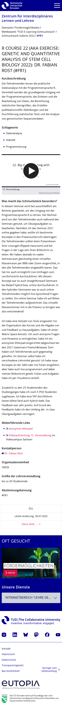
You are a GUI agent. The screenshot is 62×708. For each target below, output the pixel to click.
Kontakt (6, 649)
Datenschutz (9, 660)
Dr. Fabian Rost (13, 453)
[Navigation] (57, 5)
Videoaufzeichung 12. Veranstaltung (30, 435)
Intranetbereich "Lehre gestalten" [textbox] (32, 597)
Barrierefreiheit (11, 671)
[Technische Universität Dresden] (12, 5)
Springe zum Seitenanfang (49, 669)
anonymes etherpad (21, 429)
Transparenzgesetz (13, 665)
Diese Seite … (29, 524)
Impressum (8, 654)
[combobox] (31, 598)
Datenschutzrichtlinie (49, 193)
